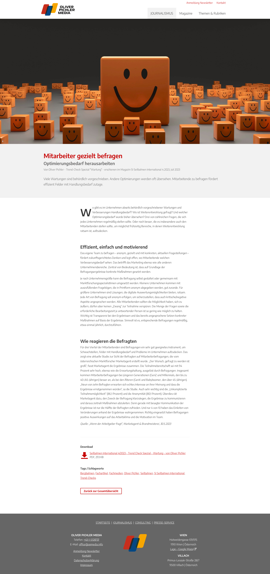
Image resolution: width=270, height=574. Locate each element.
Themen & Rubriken (212, 13)
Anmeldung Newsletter (86, 551)
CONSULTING (143, 522)
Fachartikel (101, 473)
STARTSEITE (103, 522)
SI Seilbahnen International (169, 473)
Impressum (86, 565)
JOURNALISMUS (162, 13)
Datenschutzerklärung (86, 560)
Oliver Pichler (131, 473)
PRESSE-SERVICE (164, 522)
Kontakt (86, 555)
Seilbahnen (146, 473)
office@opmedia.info (91, 544)
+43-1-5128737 (91, 539)
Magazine (185, 13)
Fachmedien (116, 473)
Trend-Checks (88, 478)
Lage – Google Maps (181, 549)
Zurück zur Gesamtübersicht (101, 491)
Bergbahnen (87, 473)
